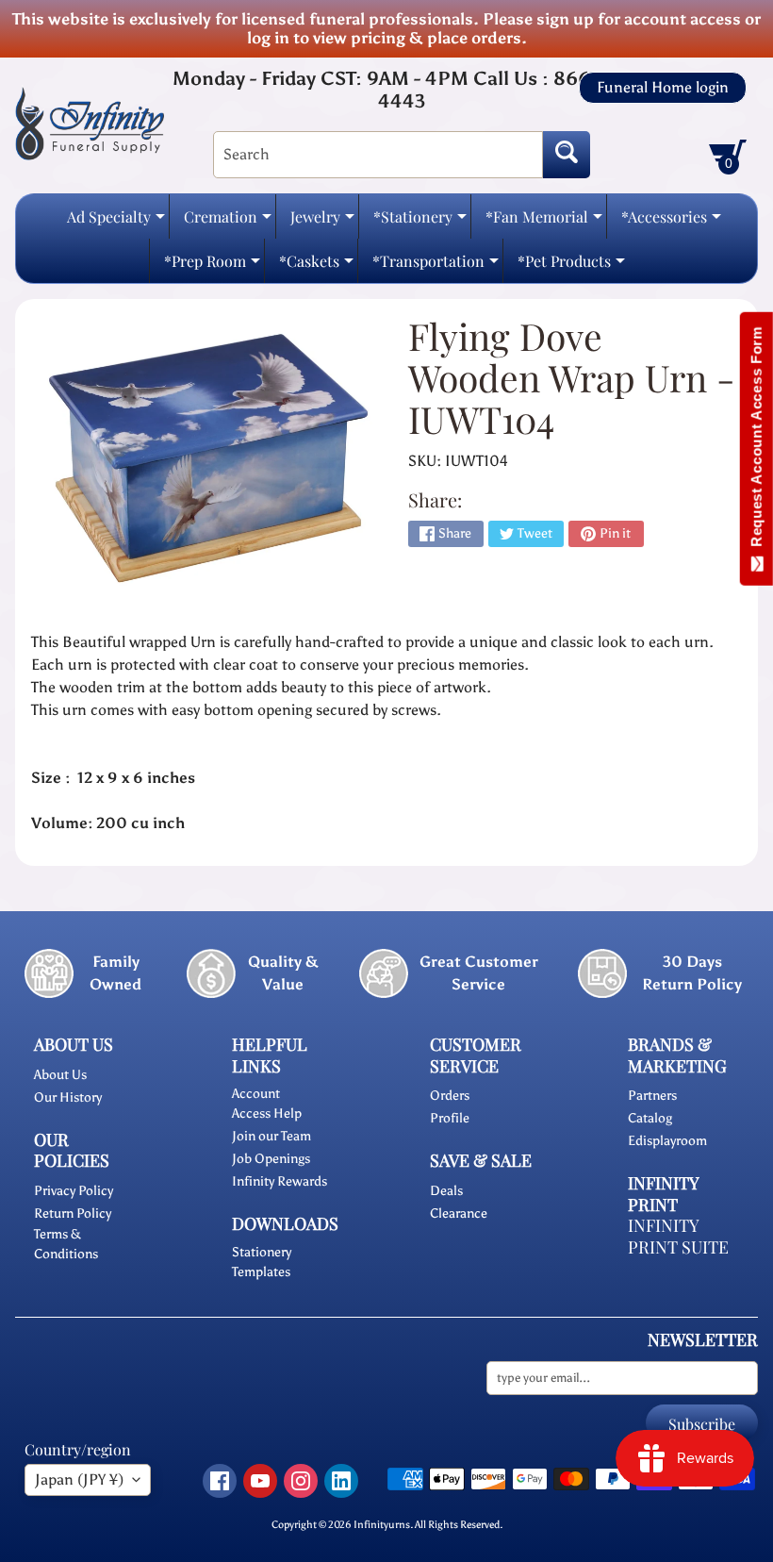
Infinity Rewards (279, 1181)
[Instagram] (301, 1481)
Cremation (227, 222)
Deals (446, 1191)
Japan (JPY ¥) (79, 1479)
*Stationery (420, 222)
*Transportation (435, 266)
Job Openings (271, 1159)
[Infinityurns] (89, 122)
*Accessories (671, 222)
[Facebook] (220, 1481)
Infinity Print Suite (678, 1236)
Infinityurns (382, 1524)
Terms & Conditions (66, 1244)
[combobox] (378, 154)
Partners (652, 1096)
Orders (449, 1096)
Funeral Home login (663, 87)
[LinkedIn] (341, 1481)
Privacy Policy (73, 1191)
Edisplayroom (667, 1141)
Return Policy (72, 1213)
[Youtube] (260, 1481)
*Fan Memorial (543, 222)
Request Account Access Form (756, 441)
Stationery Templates (261, 1262)
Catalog (650, 1118)
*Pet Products (571, 266)
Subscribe (701, 1424)
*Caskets (316, 266)
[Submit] (566, 154)
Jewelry (322, 222)
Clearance (458, 1213)
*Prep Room (212, 266)
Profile (449, 1118)
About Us (60, 1075)
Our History (68, 1097)
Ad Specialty (116, 222)
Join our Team (271, 1136)
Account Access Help (267, 1104)
